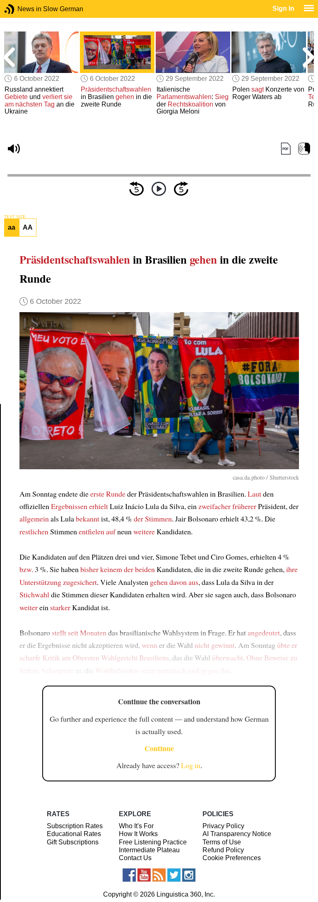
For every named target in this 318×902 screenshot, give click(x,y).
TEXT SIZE (15, 217)
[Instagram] (188, 875)
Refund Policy (223, 850)
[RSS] (159, 875)
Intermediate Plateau (149, 850)
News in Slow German (21, 8)
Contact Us (135, 857)
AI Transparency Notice (236, 833)
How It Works (138, 833)
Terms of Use (221, 842)
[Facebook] (129, 875)
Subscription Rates (75, 825)
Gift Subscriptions (73, 842)
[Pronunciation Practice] (304, 149)
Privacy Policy (223, 825)
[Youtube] (144, 875)
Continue (159, 748)
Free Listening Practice (153, 842)
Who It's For (136, 825)
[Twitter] (174, 875)
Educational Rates (74, 833)
